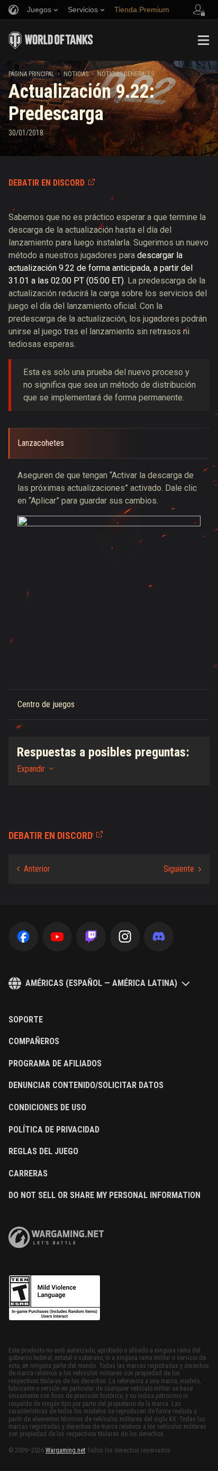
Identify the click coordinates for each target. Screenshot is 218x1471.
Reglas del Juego (43, 1151)
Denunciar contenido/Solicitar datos (86, 1085)
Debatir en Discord (46, 183)
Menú (203, 40)
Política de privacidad (53, 1130)
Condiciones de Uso (47, 1107)
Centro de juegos (46, 704)
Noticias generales (125, 74)
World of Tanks (50, 40)
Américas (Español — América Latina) (101, 983)
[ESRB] (54, 1298)
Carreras (28, 1173)
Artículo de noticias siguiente (182, 869)
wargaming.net (56, 1237)
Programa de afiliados (55, 1063)
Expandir (31, 769)
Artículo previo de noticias (33, 869)
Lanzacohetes (40, 443)
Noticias (75, 74)
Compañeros (33, 1041)
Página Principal (31, 74)
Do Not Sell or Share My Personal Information (104, 1195)
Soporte (25, 1020)
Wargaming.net (65, 1450)
